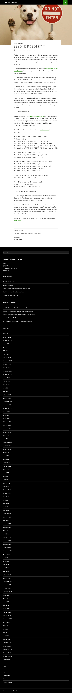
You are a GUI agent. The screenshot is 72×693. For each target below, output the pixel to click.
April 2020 (6, 418)
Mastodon (6, 270)
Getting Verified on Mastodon (21, 307)
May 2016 (6, 503)
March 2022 (6, 378)
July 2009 (5, 558)
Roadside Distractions (20, 239)
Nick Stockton (7, 321)
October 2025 (7, 337)
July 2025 (5, 347)
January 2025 (7, 357)
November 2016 (7, 486)
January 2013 (7, 517)
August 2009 (6, 554)
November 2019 (7, 428)
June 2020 (6, 415)
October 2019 (7, 432)
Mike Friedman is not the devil (26, 314)
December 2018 (7, 442)
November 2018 (7, 445)
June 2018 (6, 452)
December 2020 (7, 401)
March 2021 (6, 391)
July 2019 (5, 439)
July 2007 (5, 625)
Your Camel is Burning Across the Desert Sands (27, 232)
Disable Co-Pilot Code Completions (13, 292)
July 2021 (5, 388)
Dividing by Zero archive (10, 268)
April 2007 (6, 636)
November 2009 (7, 544)
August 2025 (6, 344)
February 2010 (7, 537)
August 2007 (6, 622)
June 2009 (6, 561)
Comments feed (7, 679)
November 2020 (7, 405)
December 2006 (7, 646)
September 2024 (7, 361)
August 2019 (6, 435)
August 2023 (6, 367)
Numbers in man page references (22, 321)
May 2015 (6, 510)
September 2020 (7, 408)
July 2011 (5, 530)
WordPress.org (7, 682)
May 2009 (6, 564)
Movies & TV (6, 265)
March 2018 (6, 462)
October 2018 (7, 449)
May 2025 (6, 354)
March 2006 (6, 659)
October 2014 (7, 513)
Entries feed (6, 675)
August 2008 (6, 595)
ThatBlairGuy (32, 50)
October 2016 (7, 490)
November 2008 (7, 585)
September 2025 (7, 340)
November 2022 (7, 371)
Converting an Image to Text (11, 295)
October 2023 (7, 364)
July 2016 (5, 500)
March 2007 (6, 639)
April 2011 (6, 534)
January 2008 (7, 615)
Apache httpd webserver (36, 116)
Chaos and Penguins (10, 2)
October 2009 (7, 547)
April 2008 (6, 608)
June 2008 (6, 602)
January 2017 (7, 483)
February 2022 (7, 381)
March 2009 (6, 571)
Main (4, 263)
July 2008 (5, 598)
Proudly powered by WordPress (10, 690)
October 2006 (7, 653)
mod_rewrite (44, 130)
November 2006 (7, 649)
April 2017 (6, 476)
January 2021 (7, 398)
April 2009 (6, 568)
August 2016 (6, 496)
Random (5, 267)
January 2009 (7, 578)
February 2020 (7, 422)
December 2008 (7, 581)
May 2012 (6, 520)
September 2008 (7, 591)
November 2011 (7, 527)
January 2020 (7, 425)
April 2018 (6, 459)
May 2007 (6, 632)
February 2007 (7, 642)
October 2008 (7, 588)
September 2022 (7, 374)
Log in (4, 672)
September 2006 (7, 656)
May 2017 (6, 473)
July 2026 (5, 333)
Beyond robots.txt (8, 285)
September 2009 (7, 551)
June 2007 (6, 629)
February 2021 (7, 395)
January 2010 (7, 541)
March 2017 (6, 479)
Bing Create (17, 220)
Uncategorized (18, 43)
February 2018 (7, 466)
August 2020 (6, 412)
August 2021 (6, 384)
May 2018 (6, 456)
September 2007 (7, 619)
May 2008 (6, 605)
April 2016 (6, 507)
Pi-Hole (15, 318)
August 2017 (6, 469)
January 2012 (7, 524)
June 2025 (6, 350)
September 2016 (7, 493)
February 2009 (7, 574)
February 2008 (7, 612)
